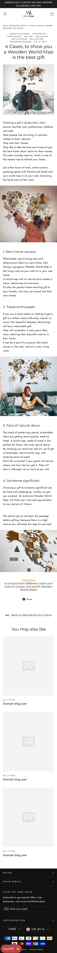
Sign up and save (18, 892)
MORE (7, 872)
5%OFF (8, 949)
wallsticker (37, 39)
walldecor (42, 36)
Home (5, 25)
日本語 (12, 929)
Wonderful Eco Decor (18, 25)
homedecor (39, 34)
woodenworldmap (21, 42)
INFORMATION (14, 920)
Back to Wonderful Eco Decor (31, 615)
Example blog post (15, 704)
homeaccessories (20, 34)
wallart (28, 36)
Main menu (12, 881)
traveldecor (14, 36)
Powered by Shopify (36, 949)
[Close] (18, 949)
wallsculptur (19, 39)
